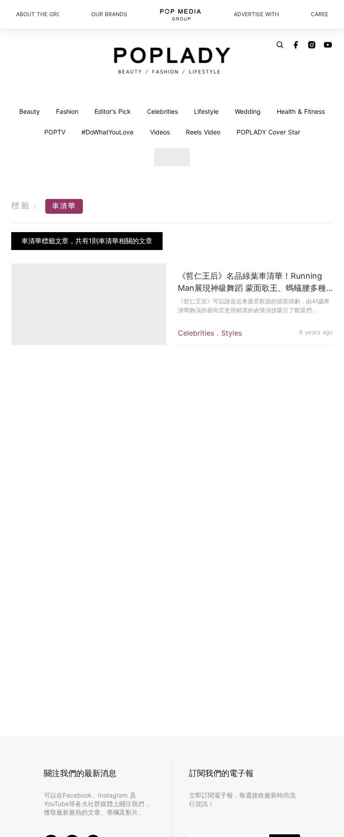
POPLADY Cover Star (268, 132)
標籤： (26, 205)
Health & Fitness (301, 111)
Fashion (67, 111)
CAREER (319, 14)
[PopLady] (172, 60)
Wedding (248, 111)
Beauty (29, 111)
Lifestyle (206, 111)
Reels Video (203, 132)
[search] (280, 45)
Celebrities (162, 111)
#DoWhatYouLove (107, 132)
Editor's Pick (113, 111)
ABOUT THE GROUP (37, 14)
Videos (160, 132)
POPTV (54, 132)
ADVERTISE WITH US (256, 14)
